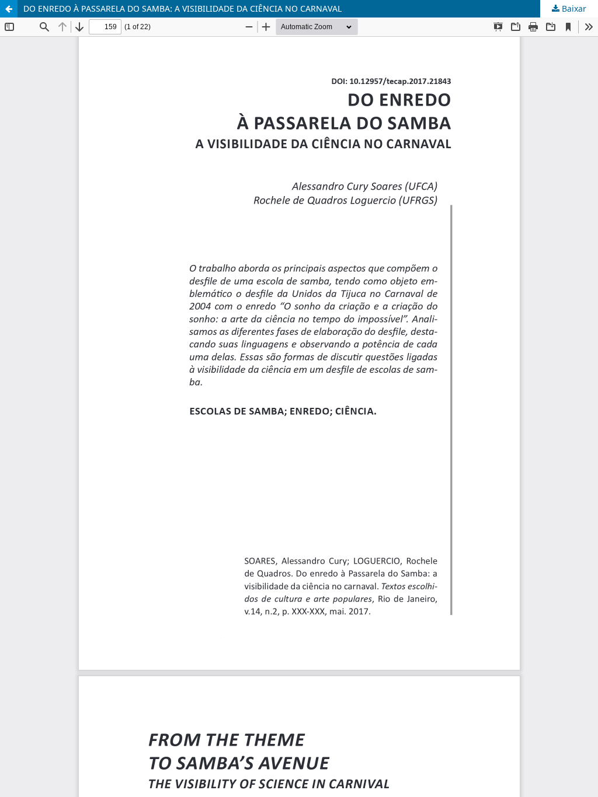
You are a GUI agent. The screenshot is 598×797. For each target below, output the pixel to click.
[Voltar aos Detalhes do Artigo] (9, 9)
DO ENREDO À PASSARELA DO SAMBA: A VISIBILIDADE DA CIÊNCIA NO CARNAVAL (182, 8)
